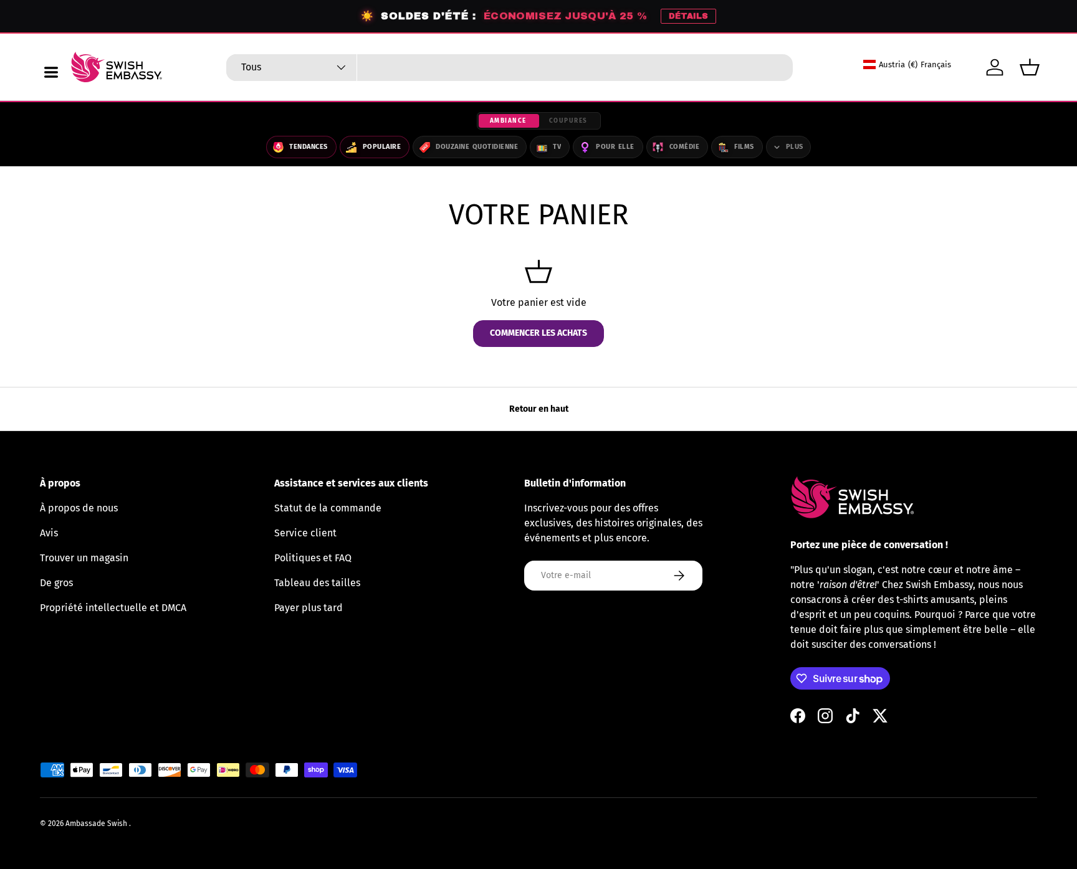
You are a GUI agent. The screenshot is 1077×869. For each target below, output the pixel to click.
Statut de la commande (327, 508)
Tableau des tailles (317, 583)
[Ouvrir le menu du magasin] (51, 72)
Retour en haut (538, 409)
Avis (49, 533)
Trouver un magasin (84, 558)
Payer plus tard (308, 608)
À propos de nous (79, 508)
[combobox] (509, 67)
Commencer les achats (538, 333)
